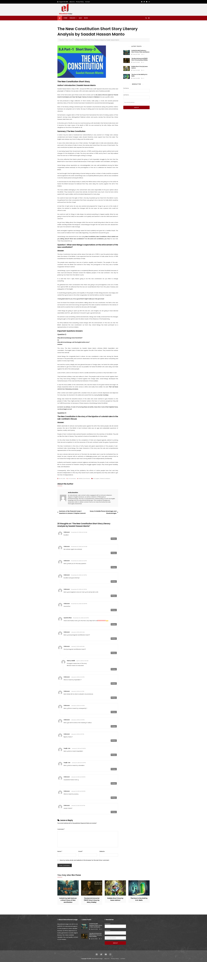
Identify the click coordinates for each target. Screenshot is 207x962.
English (97, 478)
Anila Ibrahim (73, 492)
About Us (72, 2)
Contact (87, 2)
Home (65, 18)
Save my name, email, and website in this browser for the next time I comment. (84, 860)
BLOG (86, 18)
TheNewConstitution (105, 478)
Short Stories (86, 478)
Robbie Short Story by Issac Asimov (139, 67)
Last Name (126, 95)
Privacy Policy (80, 2)
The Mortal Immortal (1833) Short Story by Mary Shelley (139, 59)
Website (102, 851)
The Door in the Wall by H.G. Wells (139, 75)
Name (59, 851)
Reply (114, 538)
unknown (67, 691)
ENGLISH (72, 18)
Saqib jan (67, 748)
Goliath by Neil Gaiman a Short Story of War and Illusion (140, 51)
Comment (61, 829)
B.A (94, 478)
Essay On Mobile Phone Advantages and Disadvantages (103, 512)
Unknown (67, 532)
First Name (126, 88)
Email (80, 851)
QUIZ (80, 18)
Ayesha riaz (68, 618)
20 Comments (72, 479)
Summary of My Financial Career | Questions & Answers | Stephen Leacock (72, 512)
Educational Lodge (97, 958)
